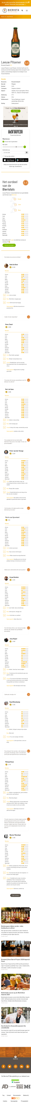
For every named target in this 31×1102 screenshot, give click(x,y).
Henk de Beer (14, 264)
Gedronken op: (6, 150)
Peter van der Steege (16, 451)
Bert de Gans (9, 389)
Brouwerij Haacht (16, 81)
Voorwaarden (14, 1101)
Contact (9, 1095)
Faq (3, 1095)
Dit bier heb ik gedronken (11, 141)
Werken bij (26, 1095)
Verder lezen (4, 936)
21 (10, 65)
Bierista (3, 16)
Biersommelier (17, 1095)
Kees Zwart (9, 324)
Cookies (5, 1101)
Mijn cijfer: (5, 144)
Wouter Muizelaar (15, 835)
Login (12, 240)
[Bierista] (9, 10)
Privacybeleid (24, 1101)
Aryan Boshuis (14, 577)
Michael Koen (9, 762)
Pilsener (14, 84)
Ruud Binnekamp (15, 702)
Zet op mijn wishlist (9, 156)
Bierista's (14, 195)
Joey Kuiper (13, 639)
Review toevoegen (9, 245)
